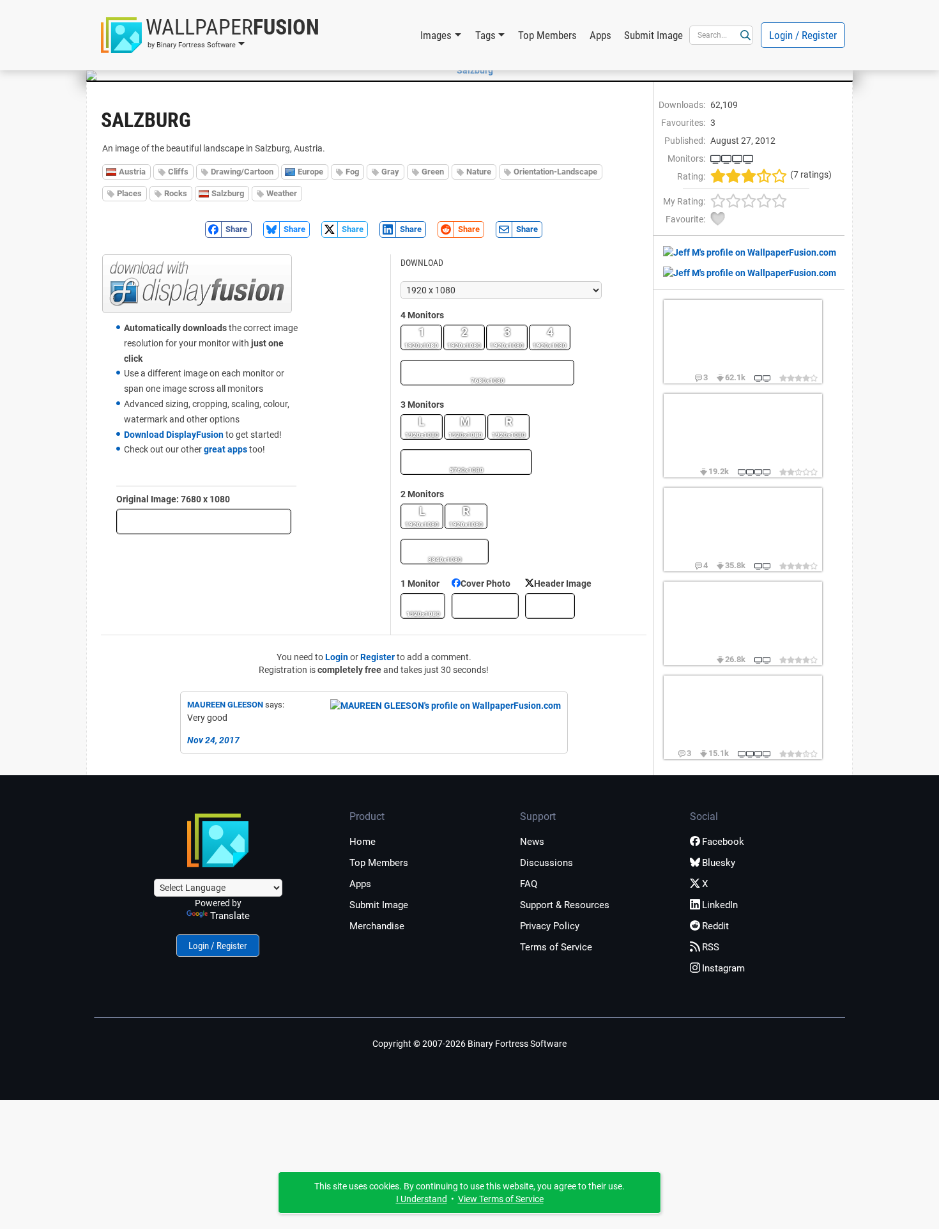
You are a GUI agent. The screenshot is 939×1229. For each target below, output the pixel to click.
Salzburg (227, 193)
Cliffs (178, 171)
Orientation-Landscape (555, 171)
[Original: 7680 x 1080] (203, 521)
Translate (230, 916)
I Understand (421, 1199)
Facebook (723, 841)
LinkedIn (720, 905)
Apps (600, 35)
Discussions (546, 863)
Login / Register (803, 35)
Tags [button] (485, 35)
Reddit (715, 926)
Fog (352, 171)
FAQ (528, 884)
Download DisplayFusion (174, 434)
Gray (390, 171)
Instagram (723, 968)
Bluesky (718, 863)
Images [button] (436, 35)
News (532, 841)
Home (362, 841)
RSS (710, 947)
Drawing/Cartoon (242, 171)
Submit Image (653, 35)
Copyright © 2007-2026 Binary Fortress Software (469, 1044)
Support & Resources (564, 905)
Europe (310, 171)
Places (129, 193)
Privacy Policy (549, 926)
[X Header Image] (550, 606)
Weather (281, 193)
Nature (478, 171)
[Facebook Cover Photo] (485, 606)
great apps (225, 449)
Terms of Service (556, 947)
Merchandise (376, 926)
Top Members (547, 35)
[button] (210, 35)
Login (336, 657)
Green (433, 171)
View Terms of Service (501, 1199)
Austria (132, 171)
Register (377, 657)
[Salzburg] (469, 70)
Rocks (175, 193)
